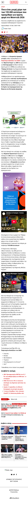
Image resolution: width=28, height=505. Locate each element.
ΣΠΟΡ (3, 7)
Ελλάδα (9, 406)
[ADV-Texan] (14, 120)
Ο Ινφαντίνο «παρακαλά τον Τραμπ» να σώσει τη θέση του (7, 438)
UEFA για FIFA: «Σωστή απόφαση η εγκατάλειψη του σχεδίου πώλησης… (20, 438)
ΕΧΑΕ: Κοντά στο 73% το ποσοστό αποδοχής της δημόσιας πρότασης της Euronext (15, 383)
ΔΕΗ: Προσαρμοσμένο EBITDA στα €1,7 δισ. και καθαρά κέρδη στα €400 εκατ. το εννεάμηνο (15, 376)
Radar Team (7, 28)
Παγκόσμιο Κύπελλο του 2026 (10, 60)
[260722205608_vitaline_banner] (14, 182)
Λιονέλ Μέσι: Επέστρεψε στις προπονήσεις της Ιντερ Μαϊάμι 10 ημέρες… (21, 456)
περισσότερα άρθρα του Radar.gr (15, 413)
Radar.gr (4, 409)
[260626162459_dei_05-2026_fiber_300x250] (14, 200)
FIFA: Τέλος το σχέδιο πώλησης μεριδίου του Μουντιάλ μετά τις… (7, 456)
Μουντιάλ (14, 399)
